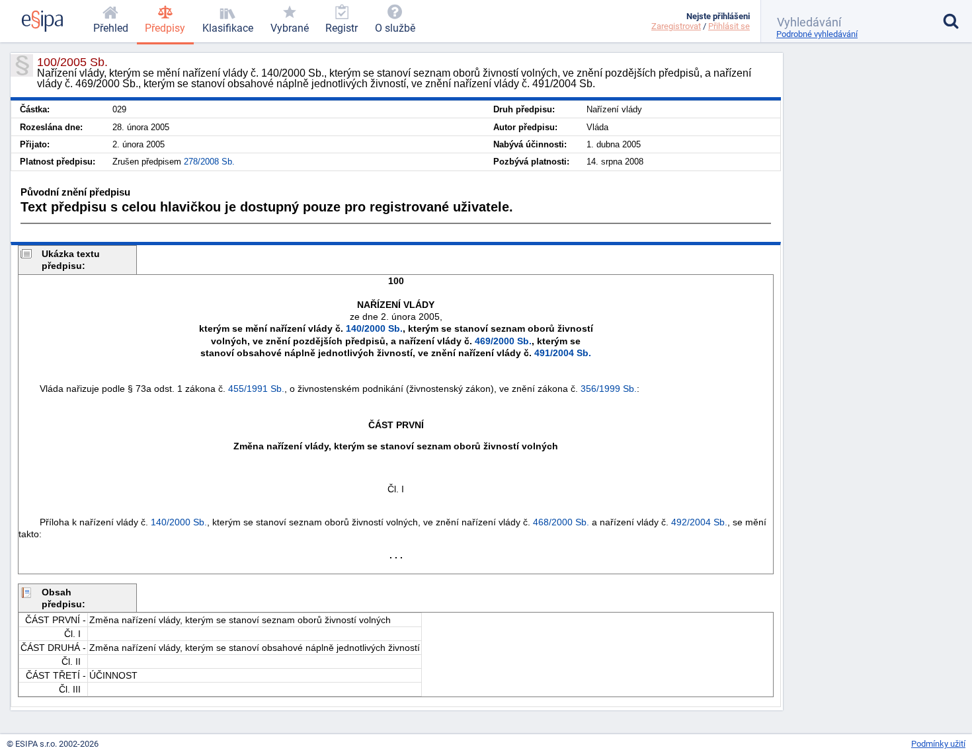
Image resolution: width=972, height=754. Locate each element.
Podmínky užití (938, 744)
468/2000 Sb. (561, 522)
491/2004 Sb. (562, 353)
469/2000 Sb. (503, 341)
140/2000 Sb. (374, 328)
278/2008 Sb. (209, 162)
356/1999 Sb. (609, 388)
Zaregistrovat (676, 26)
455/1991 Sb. (256, 388)
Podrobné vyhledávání (817, 34)
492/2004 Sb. (699, 522)
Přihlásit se (729, 26)
